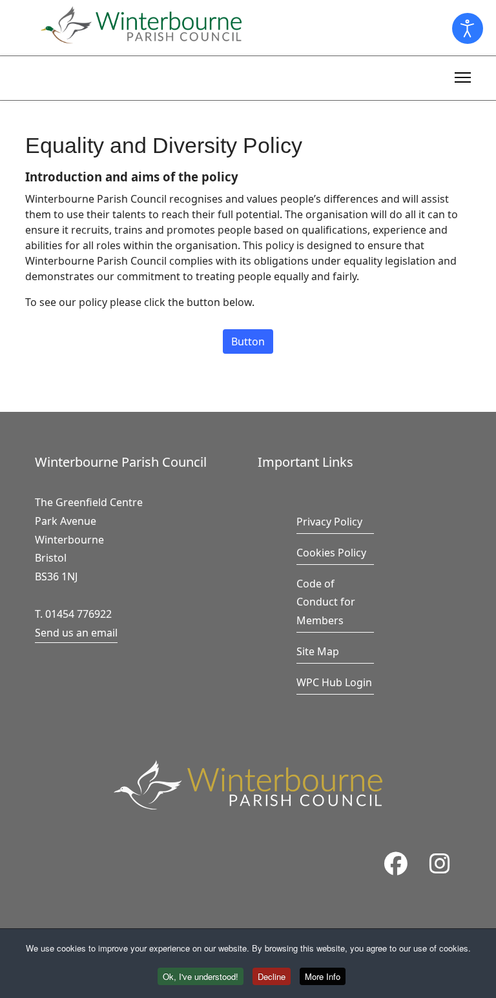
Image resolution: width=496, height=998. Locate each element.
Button (248, 341)
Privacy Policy (329, 521)
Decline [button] (271, 976)
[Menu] (463, 75)
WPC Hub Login (334, 682)
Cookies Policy (331, 552)
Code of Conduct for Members (325, 602)
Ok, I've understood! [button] (200, 976)
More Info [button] (322, 976)
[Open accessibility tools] (467, 28)
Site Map (317, 651)
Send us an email (76, 633)
